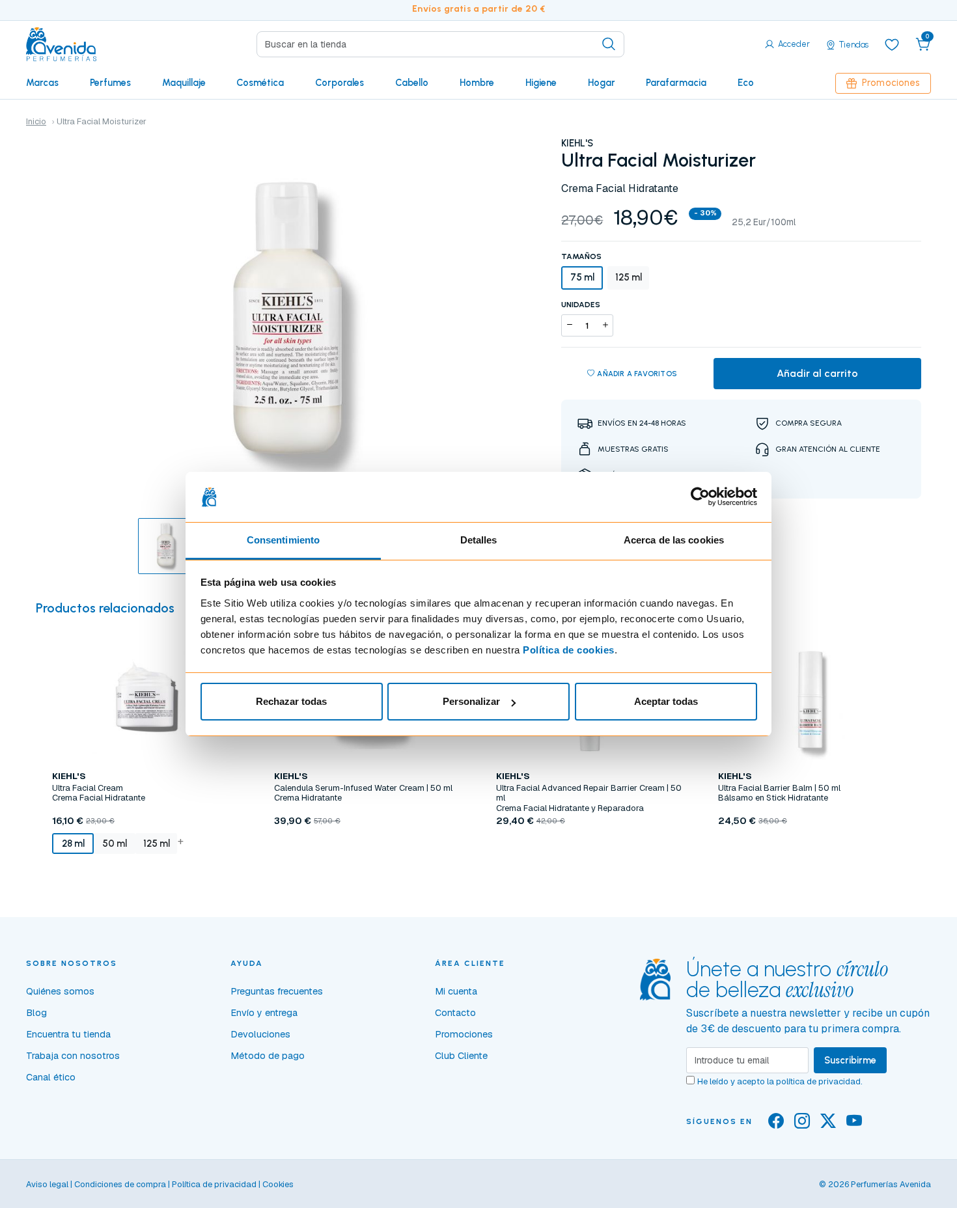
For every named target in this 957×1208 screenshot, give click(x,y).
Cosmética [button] (260, 83)
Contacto (455, 1013)
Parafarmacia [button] (676, 83)
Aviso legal (47, 1184)
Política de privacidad (214, 1184)
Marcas (42, 83)
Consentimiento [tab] (283, 539)
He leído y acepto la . (780, 1081)
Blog (36, 1013)
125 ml (628, 277)
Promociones (891, 83)
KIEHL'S (577, 143)
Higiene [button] (541, 83)
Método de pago (267, 1056)
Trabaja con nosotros (73, 1056)
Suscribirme (850, 1060)
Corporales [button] (339, 83)
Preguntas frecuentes (276, 991)
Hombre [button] (477, 83)
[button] (923, 44)
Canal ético (51, 1077)
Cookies (278, 1184)
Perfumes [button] (110, 83)
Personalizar (471, 701)
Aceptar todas (666, 701)
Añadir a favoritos (637, 373)
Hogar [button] (601, 83)
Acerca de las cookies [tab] (674, 539)
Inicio (36, 121)
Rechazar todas (291, 701)
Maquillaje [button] (184, 83)
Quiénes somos (60, 991)
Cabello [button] (411, 83)
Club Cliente (461, 1056)
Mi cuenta (456, 991)
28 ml (73, 843)
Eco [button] (746, 83)
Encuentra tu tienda (68, 1034)
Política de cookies (569, 649)
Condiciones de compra (120, 1184)
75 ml (582, 277)
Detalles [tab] (478, 539)
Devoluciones (260, 1034)
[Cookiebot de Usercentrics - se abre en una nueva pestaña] (700, 497)
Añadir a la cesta (145, 877)
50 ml (114, 843)
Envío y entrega (264, 1013)
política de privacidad (818, 1081)
